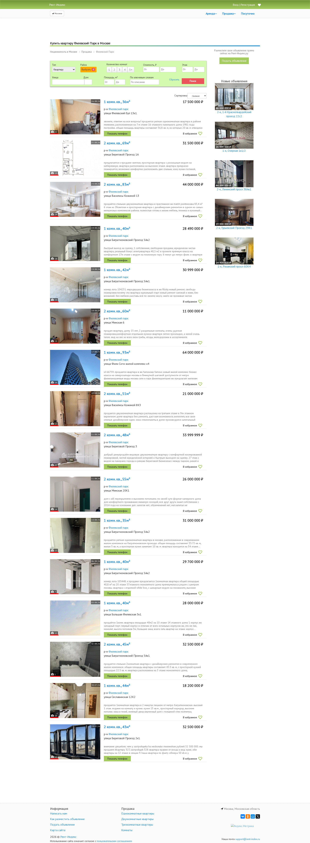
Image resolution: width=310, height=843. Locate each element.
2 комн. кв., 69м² (117, 143)
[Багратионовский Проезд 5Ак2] (75, 243)
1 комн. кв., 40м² (117, 228)
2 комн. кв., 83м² (117, 184)
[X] (258, 816)
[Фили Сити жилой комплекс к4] (75, 367)
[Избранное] (259, 5)
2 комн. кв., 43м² (117, 727)
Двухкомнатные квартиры (137, 819)
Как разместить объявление (67, 819)
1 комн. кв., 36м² (117, 101)
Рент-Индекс (68, 837)
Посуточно (248, 13)
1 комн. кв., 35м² (117, 520)
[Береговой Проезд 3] (75, 449)
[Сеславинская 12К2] (75, 700)
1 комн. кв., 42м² (117, 269)
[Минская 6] (75, 326)
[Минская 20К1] (75, 494)
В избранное (190, 133)
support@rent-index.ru (247, 839)
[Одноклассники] (248, 816)
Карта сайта (57, 830)
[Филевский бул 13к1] (75, 116)
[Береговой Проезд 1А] (75, 158)
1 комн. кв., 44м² (117, 685)
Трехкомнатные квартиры (137, 824)
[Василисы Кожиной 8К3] (75, 408)
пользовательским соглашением (114, 841)
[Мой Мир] (253, 816)
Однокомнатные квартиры (137, 813)
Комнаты (126, 830)
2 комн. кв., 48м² (117, 435)
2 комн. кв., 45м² (117, 644)
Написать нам (58, 813)
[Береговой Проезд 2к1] (75, 741)
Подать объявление (234, 60)
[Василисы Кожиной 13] (75, 199)
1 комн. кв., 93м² (117, 352)
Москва (58, 13)
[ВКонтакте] (243, 816)
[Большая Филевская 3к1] (75, 617)
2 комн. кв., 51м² (117, 393)
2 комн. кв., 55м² (117, 479)
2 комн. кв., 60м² (117, 311)
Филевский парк (118, 109)
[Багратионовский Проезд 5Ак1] (75, 284)
